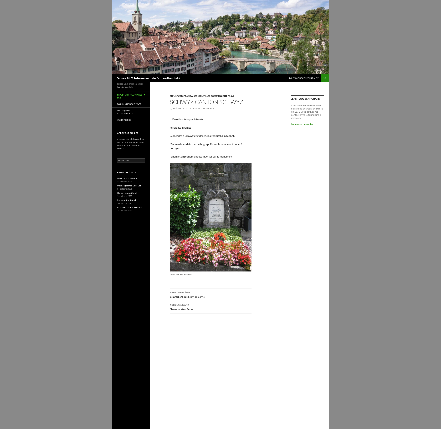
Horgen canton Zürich (127, 193)
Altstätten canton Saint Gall (129, 207)
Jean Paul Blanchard (203, 108)
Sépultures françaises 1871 (186, 96)
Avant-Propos (124, 120)
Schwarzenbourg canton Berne (187, 294)
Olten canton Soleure (127, 178)
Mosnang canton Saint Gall (129, 185)
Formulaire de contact (303, 124)
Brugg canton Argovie (127, 200)
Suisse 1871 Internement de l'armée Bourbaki (148, 78)
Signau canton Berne (181, 307)
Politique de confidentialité (304, 78)
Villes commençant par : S (218, 96)
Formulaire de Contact (129, 104)
